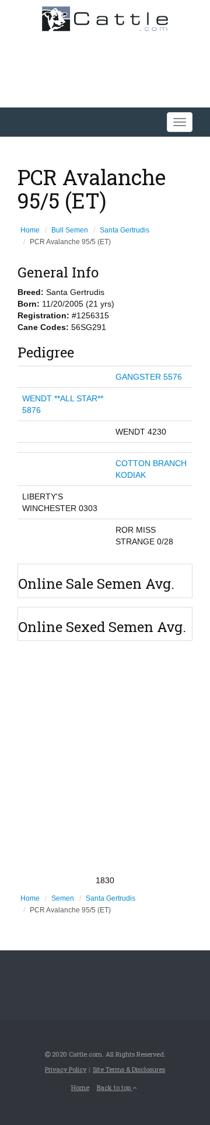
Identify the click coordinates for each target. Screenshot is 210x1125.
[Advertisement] (105, 757)
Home (30, 230)
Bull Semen (69, 230)
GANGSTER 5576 (149, 376)
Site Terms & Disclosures (129, 1069)
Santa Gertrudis (124, 230)
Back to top (114, 1087)
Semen (62, 898)
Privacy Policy (65, 1069)
